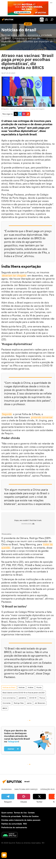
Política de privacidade (11, 816)
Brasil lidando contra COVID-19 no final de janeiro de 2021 (24, 693)
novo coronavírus (9, 698)
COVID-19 (32, 698)
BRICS (5, 708)
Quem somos (7, 812)
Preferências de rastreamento (14, 827)
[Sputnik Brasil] (8, 20)
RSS (25, 823)
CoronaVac (7, 703)
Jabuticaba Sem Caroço (26, 789)
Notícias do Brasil (9, 687)
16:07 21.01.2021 (8, 73)
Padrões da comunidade (11, 823)
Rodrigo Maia (19, 703)
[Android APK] (9, 835)
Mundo (39, 687)
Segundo (7, 414)
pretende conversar (42, 417)
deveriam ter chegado (14, 275)
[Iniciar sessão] (46, 19)
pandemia (22, 698)
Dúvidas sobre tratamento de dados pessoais (20, 820)
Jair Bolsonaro (40, 703)
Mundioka (6, 789)
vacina (29, 703)
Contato (31, 812)
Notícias (22, 687)
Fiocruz (42, 698)
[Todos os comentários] (4, 855)
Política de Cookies (30, 816)
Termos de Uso (20, 812)
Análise (30, 687)
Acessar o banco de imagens (34, 109)
